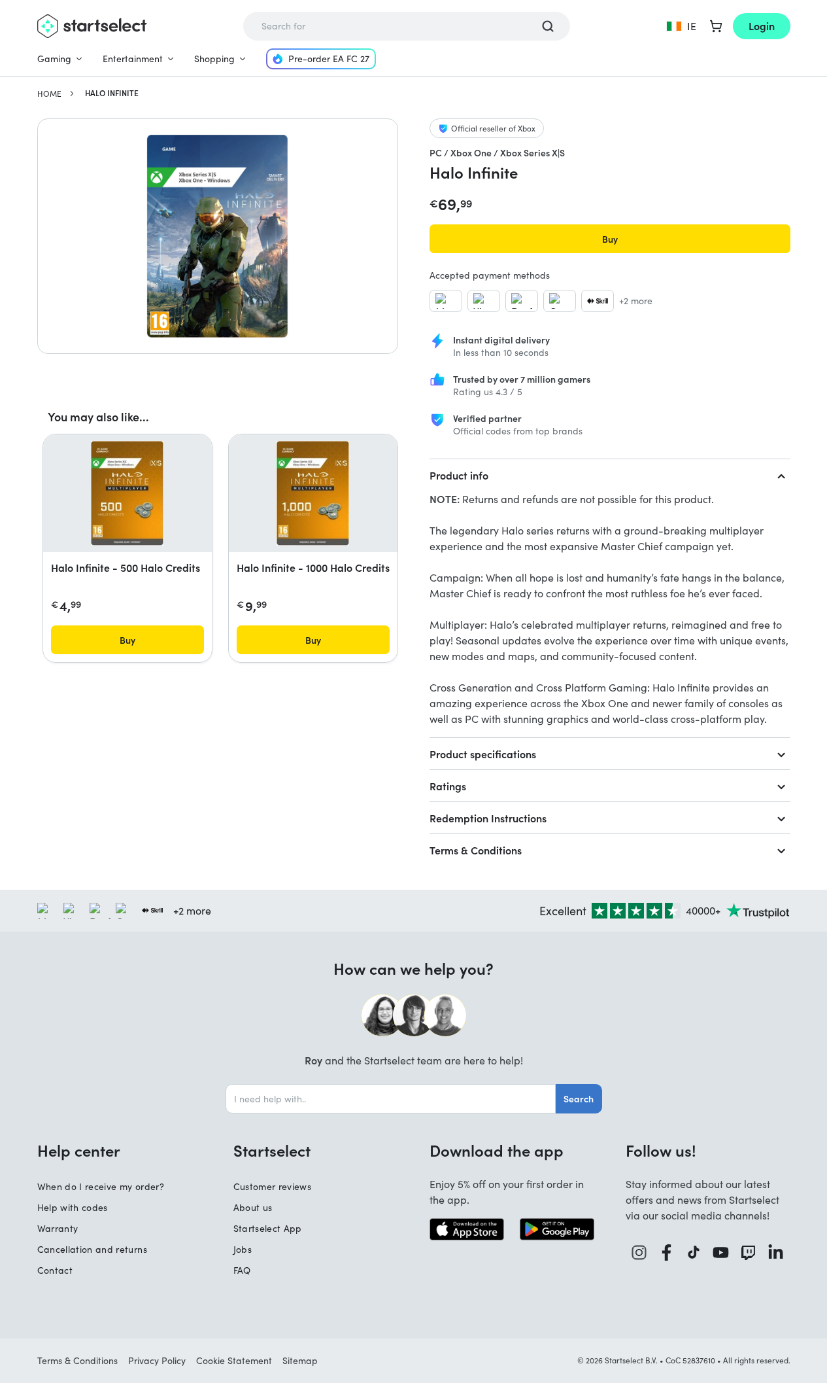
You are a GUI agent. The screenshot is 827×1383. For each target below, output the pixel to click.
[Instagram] (639, 1252)
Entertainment (133, 58)
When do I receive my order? (100, 1186)
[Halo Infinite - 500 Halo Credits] (127, 493)
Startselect (272, 1150)
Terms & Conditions (476, 850)
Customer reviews (272, 1186)
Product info (459, 475)
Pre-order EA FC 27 (328, 58)
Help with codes (72, 1207)
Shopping (214, 58)
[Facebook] (667, 1252)
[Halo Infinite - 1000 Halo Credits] (313, 493)
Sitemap (300, 1360)
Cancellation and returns (92, 1249)
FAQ (242, 1270)
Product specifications (483, 753)
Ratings (448, 786)
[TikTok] (694, 1252)
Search (579, 1098)
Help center (78, 1150)
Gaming (54, 58)
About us (253, 1207)
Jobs (242, 1249)
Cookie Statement (234, 1360)
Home (49, 93)
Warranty (57, 1228)
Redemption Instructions (488, 818)
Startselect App (267, 1228)
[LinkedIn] (776, 1252)
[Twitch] (748, 1252)
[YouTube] (721, 1252)
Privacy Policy (157, 1360)
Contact (55, 1270)
